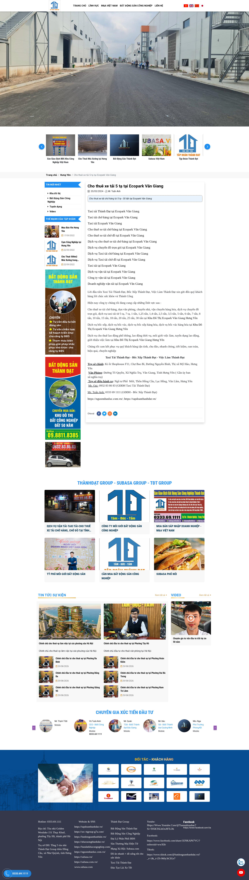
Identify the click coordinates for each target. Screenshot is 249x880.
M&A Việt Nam (109, 5)
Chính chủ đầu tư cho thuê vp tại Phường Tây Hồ (126, 643)
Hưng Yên (65, 175)
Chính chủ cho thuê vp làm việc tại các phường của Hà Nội (66, 643)
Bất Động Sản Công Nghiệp (136, 5)
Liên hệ (159, 5)
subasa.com (87, 866)
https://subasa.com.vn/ (86, 861)
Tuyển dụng (55, 206)
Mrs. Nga (162, 721)
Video (52, 211)
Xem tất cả (160, 595)
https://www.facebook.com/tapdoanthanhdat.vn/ (205, 828)
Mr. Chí (196, 721)
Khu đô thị (54, 193)
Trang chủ (79, 5)
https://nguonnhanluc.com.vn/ (105, 398)
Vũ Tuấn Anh (60, 721)
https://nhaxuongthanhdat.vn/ (89, 841)
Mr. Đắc (127, 721)
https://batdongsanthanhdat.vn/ (90, 836)
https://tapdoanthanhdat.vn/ (140, 398)
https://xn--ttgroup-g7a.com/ (89, 831)
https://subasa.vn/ (83, 856)
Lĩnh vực (93, 5)
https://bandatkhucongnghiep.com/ (92, 846)
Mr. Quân (93, 721)
